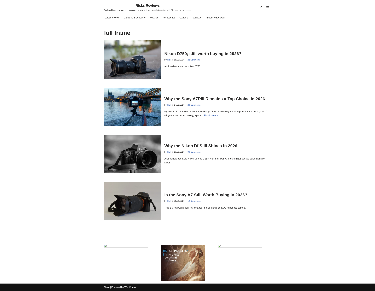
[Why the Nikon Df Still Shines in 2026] (132, 154)
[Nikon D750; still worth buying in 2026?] (132, 59)
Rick (169, 60)
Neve (107, 287)
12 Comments (194, 201)
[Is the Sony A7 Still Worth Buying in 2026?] (132, 201)
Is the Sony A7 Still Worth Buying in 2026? (205, 195)
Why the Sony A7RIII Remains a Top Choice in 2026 (214, 99)
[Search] (261, 7)
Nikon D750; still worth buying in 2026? (202, 53)
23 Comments (194, 105)
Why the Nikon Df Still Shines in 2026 (200, 146)
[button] (144, 17)
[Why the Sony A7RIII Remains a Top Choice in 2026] (132, 107)
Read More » (211, 115)
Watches (154, 17)
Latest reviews (112, 17)
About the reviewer (215, 17)
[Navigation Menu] (267, 7)
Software (197, 17)
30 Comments (194, 152)
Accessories (169, 17)
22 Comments (194, 60)
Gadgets (183, 17)
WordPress (130, 287)
